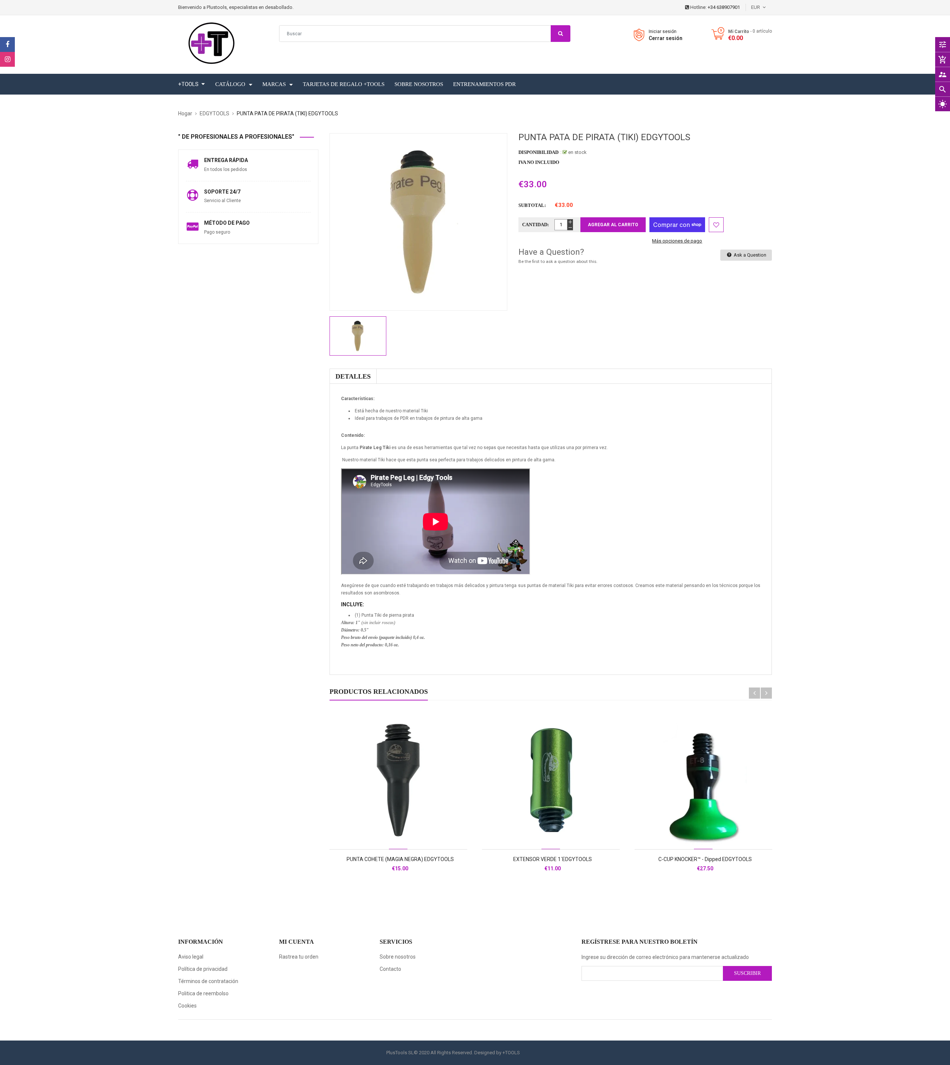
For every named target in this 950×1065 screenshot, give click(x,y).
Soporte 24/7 (222, 192)
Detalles (353, 376)
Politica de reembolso (203, 993)
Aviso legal (190, 957)
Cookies (187, 1006)
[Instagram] (7, 59)
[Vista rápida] (414, 804)
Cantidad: (535, 224)
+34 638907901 (724, 7)
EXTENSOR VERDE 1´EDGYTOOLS (552, 859)
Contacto (390, 969)
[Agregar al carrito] (398, 804)
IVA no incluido (538, 162)
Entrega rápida (226, 160)
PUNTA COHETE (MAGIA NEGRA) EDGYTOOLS (400, 859)
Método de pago (227, 223)
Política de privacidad (202, 969)
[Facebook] (7, 44)
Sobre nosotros (398, 957)
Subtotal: (532, 205)
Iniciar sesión (663, 31)
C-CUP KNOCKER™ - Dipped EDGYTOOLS (705, 859)
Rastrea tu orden (298, 957)
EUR (767, 7)
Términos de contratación (208, 981)
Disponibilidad (538, 152)
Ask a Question (749, 255)
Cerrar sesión (665, 38)
